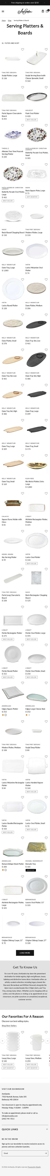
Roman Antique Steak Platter (13, 864)
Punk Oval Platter (32, 113)
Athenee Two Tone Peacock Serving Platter (12, 152)
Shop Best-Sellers (9, 1026)
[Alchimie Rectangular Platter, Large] (13, 886)
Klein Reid (29, 478)
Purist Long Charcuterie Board (11, 596)
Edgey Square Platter (10, 709)
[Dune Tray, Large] (13, 251)
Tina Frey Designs (9, 72)
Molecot (29, 110)
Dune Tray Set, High (33, 376)
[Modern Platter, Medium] (13, 731)
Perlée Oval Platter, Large (35, 633)
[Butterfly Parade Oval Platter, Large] (13, 174)
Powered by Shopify (34, 1167)
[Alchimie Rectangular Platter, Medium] (36, 502)
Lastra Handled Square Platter (34, 783)
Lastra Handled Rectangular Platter (12, 824)
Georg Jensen (7, 554)
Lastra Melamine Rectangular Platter (13, 783)
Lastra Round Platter (10, 305)
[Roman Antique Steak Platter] (13, 847)
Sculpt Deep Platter (32, 747)
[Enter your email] (45, 1153)
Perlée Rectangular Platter (12, 633)
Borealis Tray (30, 864)
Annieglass (6, 706)
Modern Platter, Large (33, 232)
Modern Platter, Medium (11, 747)
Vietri (27, 264)
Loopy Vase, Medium (33, 1058)
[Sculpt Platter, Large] (13, 59)
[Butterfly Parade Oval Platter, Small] (36, 134)
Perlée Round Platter (10, 671)
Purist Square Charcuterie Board (12, 114)
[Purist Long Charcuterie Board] (13, 578)
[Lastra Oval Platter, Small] (36, 806)
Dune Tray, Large (8, 267)
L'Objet (28, 516)
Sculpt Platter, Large (9, 75)
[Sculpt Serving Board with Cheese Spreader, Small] (36, 59)
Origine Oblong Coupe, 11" (12, 940)
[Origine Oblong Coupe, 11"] (13, 924)
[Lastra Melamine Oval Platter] (36, 251)
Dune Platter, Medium (33, 305)
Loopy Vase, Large (9, 1058)
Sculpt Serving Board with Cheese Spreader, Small (35, 76)
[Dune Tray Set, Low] (36, 324)
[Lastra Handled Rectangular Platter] (13, 806)
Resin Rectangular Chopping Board (36, 596)
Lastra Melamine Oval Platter (34, 268)
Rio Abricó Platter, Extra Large (34, 482)
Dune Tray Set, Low (32, 341)
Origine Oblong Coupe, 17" (35, 940)
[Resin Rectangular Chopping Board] (36, 578)
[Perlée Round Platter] (13, 654)
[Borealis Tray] (36, 847)
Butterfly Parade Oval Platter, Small (36, 154)
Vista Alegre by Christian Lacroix (36, 149)
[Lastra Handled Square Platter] (36, 766)
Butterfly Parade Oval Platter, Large (13, 193)
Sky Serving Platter (9, 557)
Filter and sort (12, 43)
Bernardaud (30, 899)
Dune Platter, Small (9, 341)
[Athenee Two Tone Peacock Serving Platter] (13, 134)
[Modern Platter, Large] (36, 216)
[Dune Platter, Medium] (36, 289)
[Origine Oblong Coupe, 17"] (36, 924)
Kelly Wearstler (9, 264)
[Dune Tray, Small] (36, 429)
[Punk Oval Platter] (36, 96)
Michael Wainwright (34, 861)
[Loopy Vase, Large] (13, 1041)
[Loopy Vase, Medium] (36, 1041)
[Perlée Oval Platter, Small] (36, 654)
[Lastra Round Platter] (13, 289)
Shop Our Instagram (25, 3)
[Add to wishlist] (23, 49)
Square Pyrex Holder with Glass (12, 520)
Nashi (27, 187)
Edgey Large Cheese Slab (35, 709)
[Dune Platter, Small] (13, 324)
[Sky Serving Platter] (13, 540)
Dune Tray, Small (31, 446)
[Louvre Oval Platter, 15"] (36, 886)
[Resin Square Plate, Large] (36, 174)
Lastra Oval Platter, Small (35, 823)
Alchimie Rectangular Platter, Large (13, 903)
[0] (46, 11)
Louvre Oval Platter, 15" (34, 902)
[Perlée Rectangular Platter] (13, 616)
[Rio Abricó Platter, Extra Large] (36, 465)
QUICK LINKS (10, 1129)
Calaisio (5, 516)
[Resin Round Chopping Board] (13, 216)
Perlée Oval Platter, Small (35, 671)
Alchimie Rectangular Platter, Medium (36, 520)
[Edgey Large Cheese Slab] (36, 692)
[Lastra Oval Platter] (36, 540)
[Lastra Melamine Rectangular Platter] (13, 766)
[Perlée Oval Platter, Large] (36, 616)
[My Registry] (43, 11)
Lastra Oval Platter (32, 557)
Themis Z (5, 148)
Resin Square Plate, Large (35, 190)
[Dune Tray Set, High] (36, 359)
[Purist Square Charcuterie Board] (13, 96)
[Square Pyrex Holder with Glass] (13, 502)
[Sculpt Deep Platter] (36, 731)
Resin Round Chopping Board (13, 232)
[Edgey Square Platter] (13, 692)
